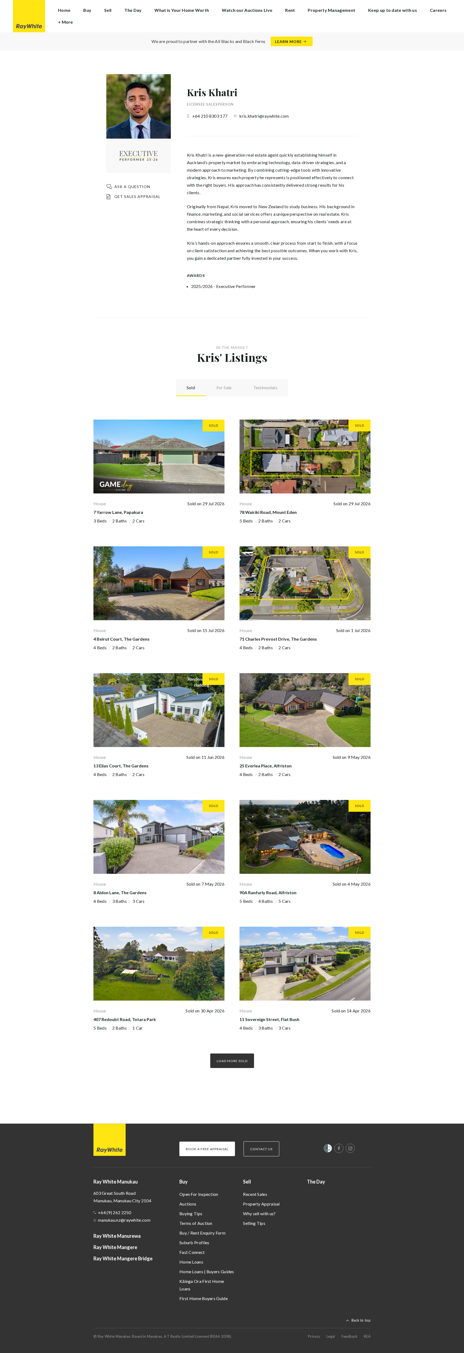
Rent (290, 10)
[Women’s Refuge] (328, 1149)
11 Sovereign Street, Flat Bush (269, 1019)
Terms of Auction (195, 1223)
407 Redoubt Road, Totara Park (124, 1019)
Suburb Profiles (194, 1242)
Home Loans (191, 1261)
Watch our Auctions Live (247, 10)
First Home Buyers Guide (203, 1298)
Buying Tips (190, 1213)
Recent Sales (255, 1194)
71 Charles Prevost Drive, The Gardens (278, 638)
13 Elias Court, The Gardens (120, 765)
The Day (133, 10)
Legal (331, 1336)
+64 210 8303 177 (210, 115)
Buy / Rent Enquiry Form (202, 1232)
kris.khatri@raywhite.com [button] (264, 115)
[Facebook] (338, 1148)
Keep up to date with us (392, 10)
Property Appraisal (261, 1203)
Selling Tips (254, 1223)
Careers (438, 10)
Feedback (349, 1336)
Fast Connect (192, 1252)
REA (367, 1336)
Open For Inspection (198, 1194)
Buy (183, 1182)
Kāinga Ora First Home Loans (201, 1285)
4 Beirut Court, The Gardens (121, 638)
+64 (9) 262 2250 (114, 1212)
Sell (247, 1182)
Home (64, 10)
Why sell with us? (259, 1213)
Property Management (331, 10)
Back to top (361, 1320)
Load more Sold (232, 1061)
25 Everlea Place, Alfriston (266, 765)
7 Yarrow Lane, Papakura (118, 512)
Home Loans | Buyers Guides (206, 1271)
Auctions (187, 1203)
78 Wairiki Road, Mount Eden (268, 512)
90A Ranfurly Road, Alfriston (268, 892)
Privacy (314, 1336)
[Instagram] (350, 1148)
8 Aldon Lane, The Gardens (120, 892)
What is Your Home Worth (181, 10)
